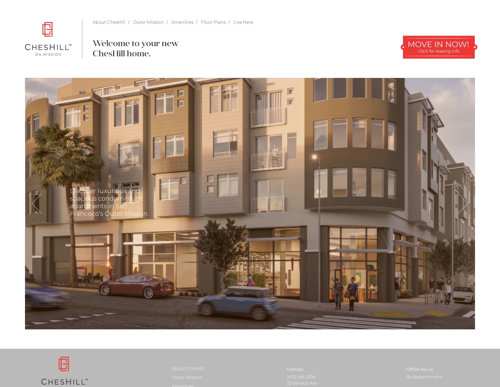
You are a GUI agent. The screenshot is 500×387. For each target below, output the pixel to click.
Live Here (243, 22)
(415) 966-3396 (301, 376)
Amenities (182, 22)
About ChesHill (109, 22)
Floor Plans (213, 22)
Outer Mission (148, 22)
